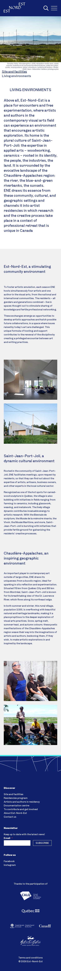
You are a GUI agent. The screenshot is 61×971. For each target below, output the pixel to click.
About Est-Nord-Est (15, 813)
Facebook (9, 861)
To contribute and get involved (21, 809)
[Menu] (54, 8)
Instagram (10, 865)
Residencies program (16, 798)
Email (8, 838)
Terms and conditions (30, 958)
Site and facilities (14, 71)
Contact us (10, 817)
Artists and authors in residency (22, 802)
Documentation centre (16, 805)
